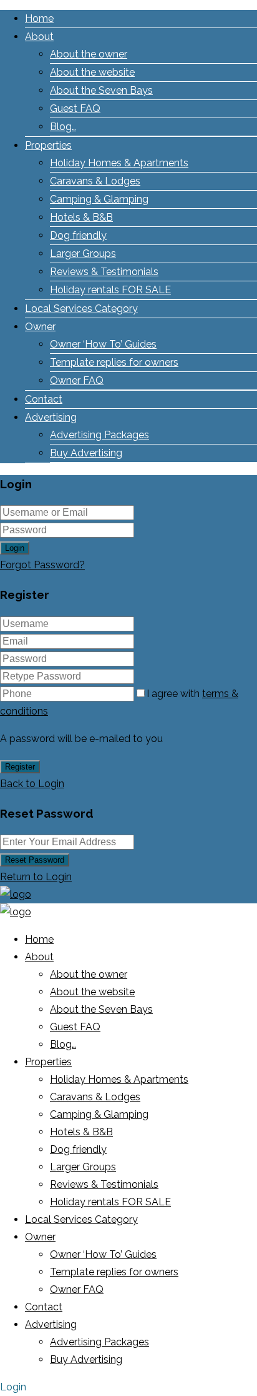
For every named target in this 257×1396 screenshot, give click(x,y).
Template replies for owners (114, 362)
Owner (40, 327)
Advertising (51, 417)
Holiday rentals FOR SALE (110, 290)
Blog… (63, 127)
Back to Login (32, 784)
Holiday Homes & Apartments (119, 163)
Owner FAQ (77, 380)
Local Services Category (81, 308)
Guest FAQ (75, 108)
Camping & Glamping (99, 199)
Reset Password (34, 860)
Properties (48, 145)
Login (14, 548)
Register (20, 766)
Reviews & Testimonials (104, 272)
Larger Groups (83, 253)
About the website (92, 72)
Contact (43, 399)
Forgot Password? (42, 565)
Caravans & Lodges (95, 181)
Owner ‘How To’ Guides (103, 344)
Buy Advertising (86, 453)
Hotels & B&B (81, 217)
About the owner (88, 54)
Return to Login (36, 877)
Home (39, 18)
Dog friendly (78, 235)
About (39, 37)
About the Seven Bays (101, 90)
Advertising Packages (99, 435)
